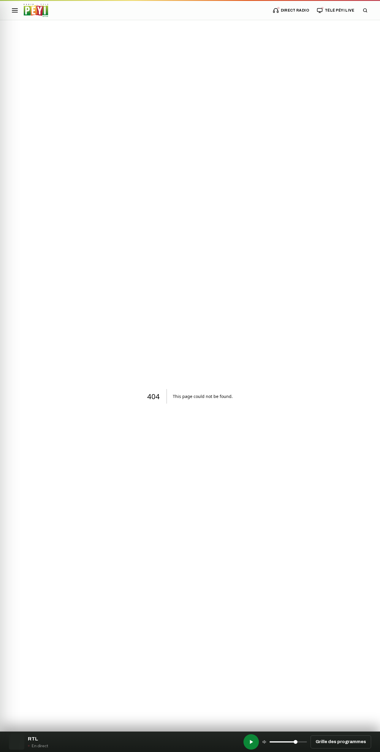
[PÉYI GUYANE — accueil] (36, 10)
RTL (33, 739)
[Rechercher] (365, 10)
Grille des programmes (341, 741)
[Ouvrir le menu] (15, 10)
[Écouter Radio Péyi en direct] (251, 742)
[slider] (288, 742)
